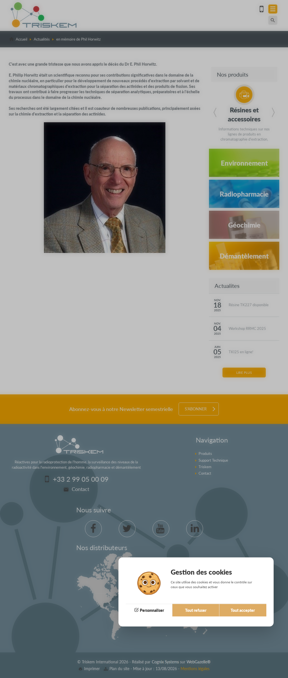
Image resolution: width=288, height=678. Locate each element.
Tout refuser (195, 610)
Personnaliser (152, 610)
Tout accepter (243, 610)
